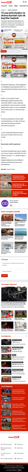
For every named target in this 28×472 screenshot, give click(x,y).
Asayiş (11, 6)
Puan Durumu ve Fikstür (6, 454)
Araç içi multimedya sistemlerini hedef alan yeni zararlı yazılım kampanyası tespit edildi (19, 343)
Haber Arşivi (19, 458)
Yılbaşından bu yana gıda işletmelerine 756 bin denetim (7, 238)
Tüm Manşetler (20, 453)
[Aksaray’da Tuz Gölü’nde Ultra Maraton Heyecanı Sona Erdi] (7, 245)
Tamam (19, 470)
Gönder (4, 275)
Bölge (16, 6)
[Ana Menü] (25, 2)
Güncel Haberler (12, 10)
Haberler (3, 10)
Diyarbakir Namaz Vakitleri (6, 448)
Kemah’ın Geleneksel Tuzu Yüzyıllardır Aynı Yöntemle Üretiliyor (20, 251)
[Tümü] (26, 336)
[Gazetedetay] (6, 2)
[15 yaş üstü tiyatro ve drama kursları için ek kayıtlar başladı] (14, 41)
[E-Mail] (11, 205)
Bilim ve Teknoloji (17, 340)
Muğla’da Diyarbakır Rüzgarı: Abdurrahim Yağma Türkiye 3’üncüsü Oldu (18, 351)
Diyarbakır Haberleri (18, 347)
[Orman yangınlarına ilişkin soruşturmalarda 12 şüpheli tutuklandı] (21, 217)
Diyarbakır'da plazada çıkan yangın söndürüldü (18, 365)
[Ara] (23, 2)
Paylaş (4, 51)
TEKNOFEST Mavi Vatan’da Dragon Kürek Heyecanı (19, 238)
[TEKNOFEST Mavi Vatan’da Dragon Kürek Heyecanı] (21, 232)
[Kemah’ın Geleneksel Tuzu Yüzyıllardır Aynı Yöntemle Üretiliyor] (21, 245)
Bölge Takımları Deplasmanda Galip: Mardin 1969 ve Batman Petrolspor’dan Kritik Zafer (18, 358)
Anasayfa (4, 6)
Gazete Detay (14, 202)
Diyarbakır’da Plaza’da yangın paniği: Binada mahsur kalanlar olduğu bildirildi (18, 373)
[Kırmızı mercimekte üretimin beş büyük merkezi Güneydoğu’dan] (7, 217)
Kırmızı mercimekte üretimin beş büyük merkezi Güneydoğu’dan (19, 380)
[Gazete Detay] (4, 203)
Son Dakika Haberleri (8, 458)
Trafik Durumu (19, 448)
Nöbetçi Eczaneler (7, 444)
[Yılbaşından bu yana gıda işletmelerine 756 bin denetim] (7, 232)
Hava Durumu (20, 444)
